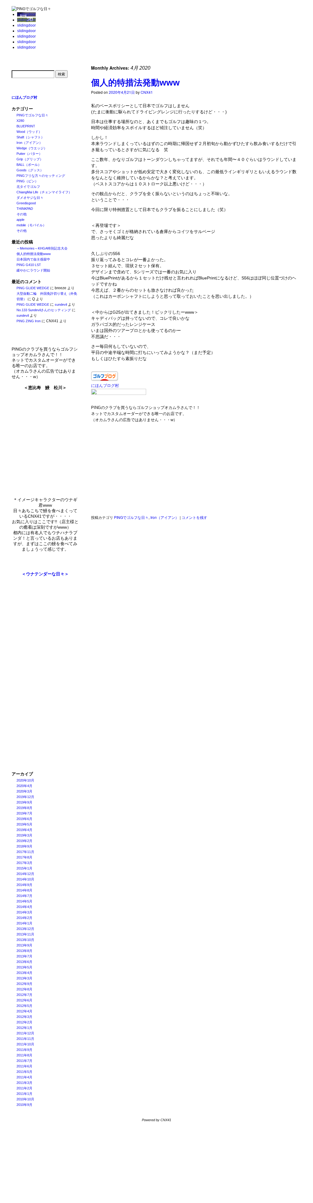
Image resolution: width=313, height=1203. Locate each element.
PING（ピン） (27, 181)
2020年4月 (24, 786)
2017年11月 (25, 852)
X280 (20, 120)
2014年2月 (24, 918)
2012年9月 (24, 984)
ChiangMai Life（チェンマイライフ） (44, 192)
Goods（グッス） (30, 170)
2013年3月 (24, 978)
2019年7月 (24, 813)
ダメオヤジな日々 (30, 197)
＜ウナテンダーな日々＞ (45, 573)
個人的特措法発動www (34, 254)
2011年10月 (25, 1044)
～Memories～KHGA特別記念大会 (42, 248)
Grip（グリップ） (30, 159)
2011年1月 (24, 1093)
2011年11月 (25, 1039)
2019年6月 (24, 819)
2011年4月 (24, 1077)
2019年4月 (24, 830)
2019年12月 (25, 797)
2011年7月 (24, 1061)
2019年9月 (24, 802)
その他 (22, 214)
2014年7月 (24, 896)
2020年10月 (25, 780)
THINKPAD (25, 208)
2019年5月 (24, 824)
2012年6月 (24, 1000)
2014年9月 (24, 885)
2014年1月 (24, 923)
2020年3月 (24, 791)
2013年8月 (24, 951)
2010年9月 (24, 1104)
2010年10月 (25, 1099)
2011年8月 (24, 1055)
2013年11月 (25, 934)
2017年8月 (24, 857)
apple (20, 219)
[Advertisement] (45, 673)
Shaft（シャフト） (30, 137)
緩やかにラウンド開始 (33, 270)
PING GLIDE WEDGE (33, 288)
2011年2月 (24, 1088)
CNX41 (147, 92)
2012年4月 (24, 1011)
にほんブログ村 (24, 97)
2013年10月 (25, 940)
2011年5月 (24, 1072)
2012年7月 (24, 995)
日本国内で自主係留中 (33, 259)
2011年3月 (24, 1083)
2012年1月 (24, 1028)
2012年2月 (24, 1022)
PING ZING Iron (29, 321)
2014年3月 (24, 912)
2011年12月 (25, 1033)
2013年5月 (24, 967)
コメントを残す (194, 517)
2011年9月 (24, 1050)
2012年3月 (24, 1017)
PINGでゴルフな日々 (32, 115)
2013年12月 (25, 929)
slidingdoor (26, 14)
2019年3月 (24, 835)
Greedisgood (26, 203)
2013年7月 (24, 956)
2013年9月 (24, 945)
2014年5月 (24, 901)
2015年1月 (24, 868)
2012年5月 (24, 1006)
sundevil (61, 304)
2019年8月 (24, 808)
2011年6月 (24, 1066)
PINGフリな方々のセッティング (41, 175)
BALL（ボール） (29, 164)
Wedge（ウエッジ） (32, 148)
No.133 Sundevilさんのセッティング (44, 310)
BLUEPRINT (26, 126)
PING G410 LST (29, 265)
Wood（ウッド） (29, 131)
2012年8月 (24, 989)
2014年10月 (25, 879)
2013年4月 (24, 973)
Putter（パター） (29, 153)
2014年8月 (24, 890)
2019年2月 (24, 841)
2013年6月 (24, 962)
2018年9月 (24, 846)
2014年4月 (24, 907)
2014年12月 (25, 874)
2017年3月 (24, 863)
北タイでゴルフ (28, 186)
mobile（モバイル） (31, 225)
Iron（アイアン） (29, 142)
